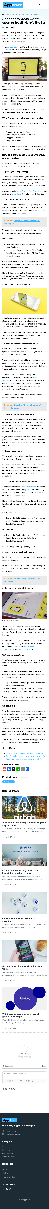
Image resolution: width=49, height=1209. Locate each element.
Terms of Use (8, 1177)
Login (44, 1066)
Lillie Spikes (9, 27)
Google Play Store (30, 191)
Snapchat (9, 782)
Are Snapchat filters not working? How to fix (25, 756)
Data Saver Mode (28, 487)
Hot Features (7, 1150)
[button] (40, 5)
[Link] (26, 1080)
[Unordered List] (18, 1080)
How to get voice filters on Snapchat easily (24, 753)
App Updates (7, 1153)
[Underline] (10, 1080)
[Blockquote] (20, 1080)
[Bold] (4, 1080)
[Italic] (7, 1080)
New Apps (6, 1147)
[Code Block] (23, 1080)
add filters (14, 47)
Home (4, 14)
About (5, 1169)
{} (29, 1081)
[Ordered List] (15, 1080)
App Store (16, 194)
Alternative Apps (8, 1156)
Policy (5, 1173)
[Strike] (12, 1080)
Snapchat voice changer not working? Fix (24, 759)
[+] (32, 1081)
